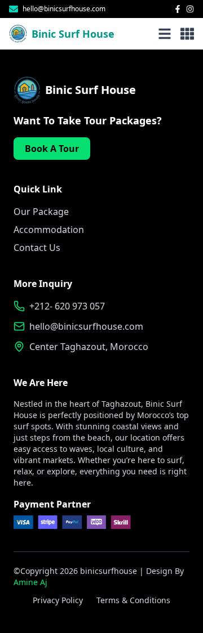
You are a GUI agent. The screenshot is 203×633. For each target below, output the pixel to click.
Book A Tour (52, 148)
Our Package (41, 211)
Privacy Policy (58, 600)
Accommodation (49, 229)
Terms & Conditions (133, 600)
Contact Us (37, 247)
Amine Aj (30, 582)
